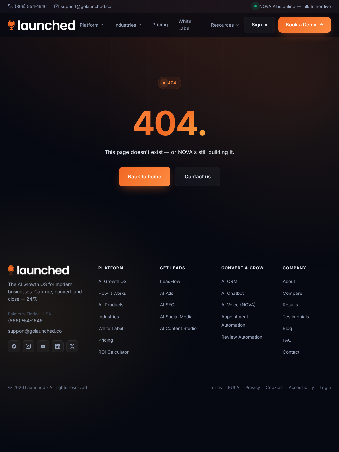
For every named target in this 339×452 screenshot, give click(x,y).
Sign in (259, 24)
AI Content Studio (178, 328)
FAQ (287, 340)
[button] (292, 6)
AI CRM (229, 281)
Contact (291, 352)
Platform (89, 25)
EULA (233, 387)
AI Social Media (176, 316)
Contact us (198, 176)
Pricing (160, 24)
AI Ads (166, 293)
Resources (222, 25)
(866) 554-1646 (31, 6)
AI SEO (167, 304)
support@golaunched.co (86, 6)
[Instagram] (28, 346)
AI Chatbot (232, 293)
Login (325, 387)
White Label (184, 24)
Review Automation (241, 336)
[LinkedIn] (58, 346)
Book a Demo (301, 24)
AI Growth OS (112, 281)
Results (290, 304)
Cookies (274, 387)
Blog (287, 328)
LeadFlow (170, 281)
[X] (72, 346)
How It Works (112, 293)
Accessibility (301, 387)
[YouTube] (43, 346)
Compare (292, 293)
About (289, 281)
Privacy (252, 387)
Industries (125, 25)
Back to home (144, 176)
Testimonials (296, 316)
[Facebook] (14, 346)
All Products (110, 304)
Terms (216, 387)
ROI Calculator (113, 352)
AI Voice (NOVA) (238, 304)
